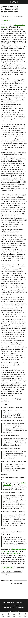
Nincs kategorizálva (6, 16)
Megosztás (7, 20)
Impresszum (19, 602)
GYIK (4, 602)
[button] (8, 568)
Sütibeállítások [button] (20, 607)
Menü (2, 616)
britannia (3, 15)
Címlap (8, 616)
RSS (13, 607)
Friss (14, 616)
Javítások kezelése (7, 605)
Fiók (25, 616)
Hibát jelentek (11, 602)
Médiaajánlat (7, 607)
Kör (20, 616)
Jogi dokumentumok (19, 605)
